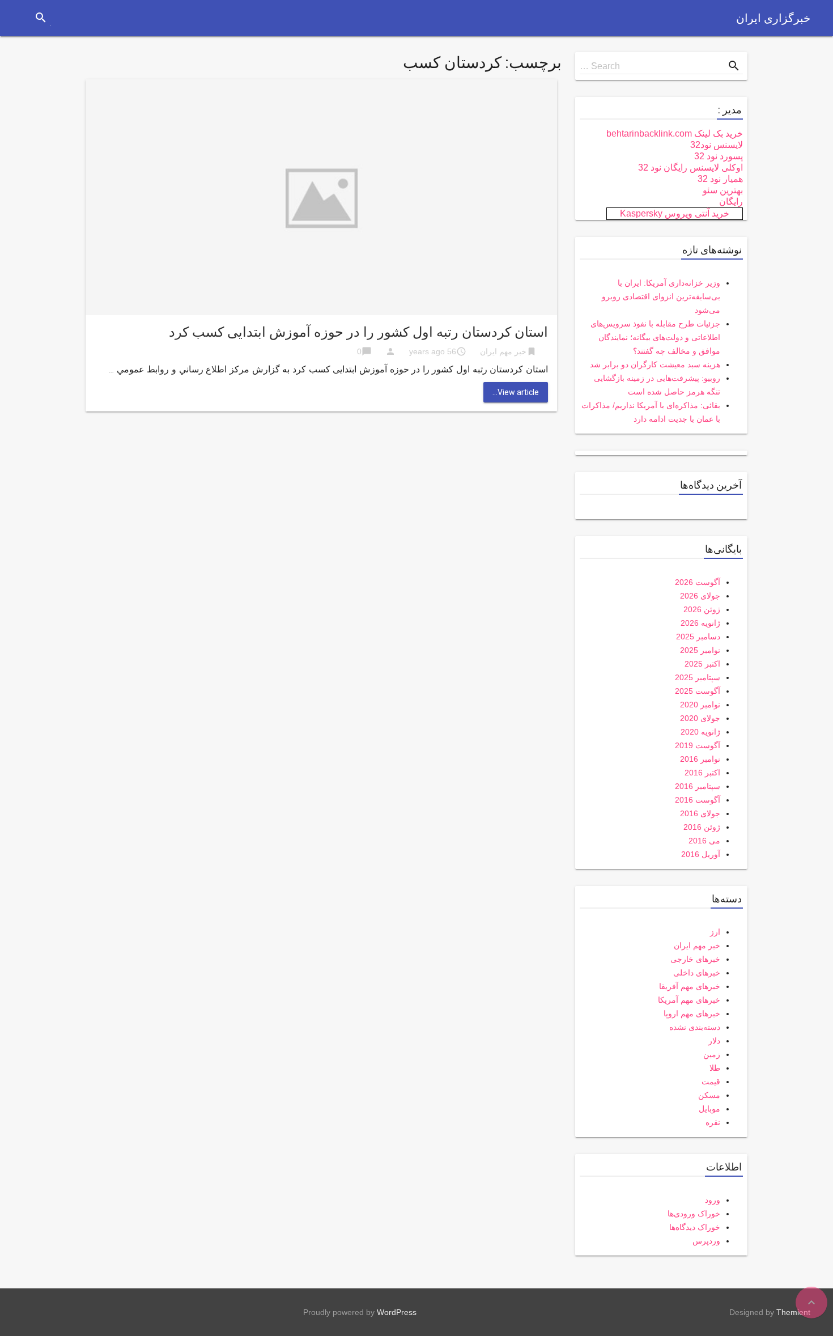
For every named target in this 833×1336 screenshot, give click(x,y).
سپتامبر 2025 (697, 677)
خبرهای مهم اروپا (692, 1013)
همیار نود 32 (720, 179)
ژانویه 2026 (700, 622)
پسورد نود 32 (718, 156)
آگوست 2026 (697, 582)
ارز (715, 931)
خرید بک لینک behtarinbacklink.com (674, 133)
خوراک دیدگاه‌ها (694, 1227)
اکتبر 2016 (702, 772)
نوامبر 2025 (700, 650)
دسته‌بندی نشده (694, 1027)
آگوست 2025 (697, 690)
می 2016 (704, 840)
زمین (711, 1054)
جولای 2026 (700, 595)
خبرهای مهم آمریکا (689, 999)
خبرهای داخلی (696, 972)
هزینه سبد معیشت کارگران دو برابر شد (655, 364)
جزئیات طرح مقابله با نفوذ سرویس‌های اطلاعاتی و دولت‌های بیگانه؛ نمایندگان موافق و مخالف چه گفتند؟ (655, 337)
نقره (713, 1122)
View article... (515, 392)
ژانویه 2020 (700, 731)
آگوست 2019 (697, 745)
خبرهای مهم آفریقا (689, 986)
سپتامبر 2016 (697, 786)
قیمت (711, 1081)
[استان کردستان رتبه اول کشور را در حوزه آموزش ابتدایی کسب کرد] (321, 196)
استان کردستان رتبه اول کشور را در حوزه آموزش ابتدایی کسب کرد (358, 332)
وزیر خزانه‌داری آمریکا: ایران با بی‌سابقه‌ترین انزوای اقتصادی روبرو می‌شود (661, 296)
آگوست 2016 (697, 799)
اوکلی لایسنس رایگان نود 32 (690, 167)
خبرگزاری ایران (773, 18)
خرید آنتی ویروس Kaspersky (674, 213)
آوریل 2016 (700, 854)
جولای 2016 (700, 813)
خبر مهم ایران (503, 351)
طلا (714, 1067)
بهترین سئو (723, 190)
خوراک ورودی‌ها (694, 1213)
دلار (714, 1040)
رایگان (731, 201)
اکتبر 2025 (702, 663)
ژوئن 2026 (701, 609)
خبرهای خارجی (695, 959)
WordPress (396, 1312)
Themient (793, 1312)
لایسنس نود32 (716, 145)
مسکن (709, 1095)
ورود (712, 1199)
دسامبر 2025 (698, 636)
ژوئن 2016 (701, 827)
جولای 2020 (700, 718)
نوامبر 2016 (700, 759)
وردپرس (706, 1240)
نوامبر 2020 (700, 704)
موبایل (709, 1108)
